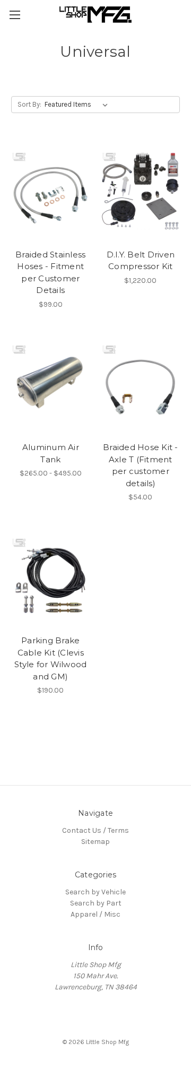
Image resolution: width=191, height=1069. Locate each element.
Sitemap (95, 841)
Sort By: (29, 104)
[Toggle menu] (14, 14)
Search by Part (95, 903)
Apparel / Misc (95, 914)
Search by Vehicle (95, 891)
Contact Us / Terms (95, 830)
